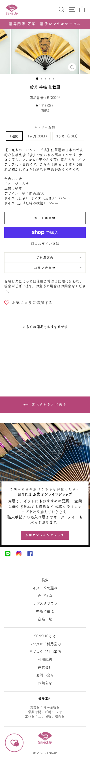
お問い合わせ (45, 268)
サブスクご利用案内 (45, 652)
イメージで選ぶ (44, 588)
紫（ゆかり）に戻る (48, 404)
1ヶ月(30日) (37, 135)
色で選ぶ (45, 596)
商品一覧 (45, 619)
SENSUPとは (45, 636)
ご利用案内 (45, 257)
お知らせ (45, 683)
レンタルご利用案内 (45, 644)
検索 (45, 580)
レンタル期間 (45, 127)
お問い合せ (45, 675)
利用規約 (45, 659)
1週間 (14, 135)
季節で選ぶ (45, 611)
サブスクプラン (45, 603)
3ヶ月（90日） (68, 135)
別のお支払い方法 (45, 243)
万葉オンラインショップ (44, 535)
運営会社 (45, 667)
